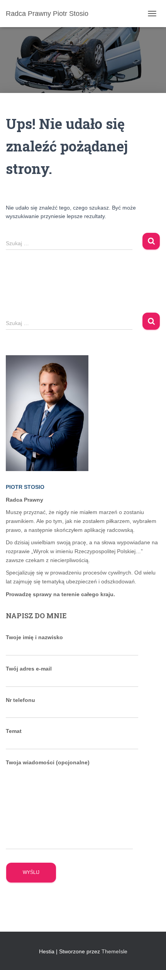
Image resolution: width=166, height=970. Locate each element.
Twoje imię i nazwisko (34, 637)
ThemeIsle (114, 951)
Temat (14, 731)
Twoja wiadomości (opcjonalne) (48, 762)
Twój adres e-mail (29, 669)
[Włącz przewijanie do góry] (151, 954)
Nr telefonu (20, 700)
